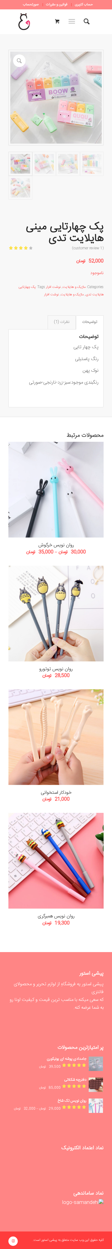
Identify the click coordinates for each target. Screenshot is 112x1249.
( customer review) (88, 248)
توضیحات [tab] (89, 322)
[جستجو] (86, 21)
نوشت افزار (53, 287)
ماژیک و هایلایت (74, 287)
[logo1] (24, 21)
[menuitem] (83, 4)
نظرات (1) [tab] (61, 322)
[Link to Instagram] (13, 1241)
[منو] (72, 21)
